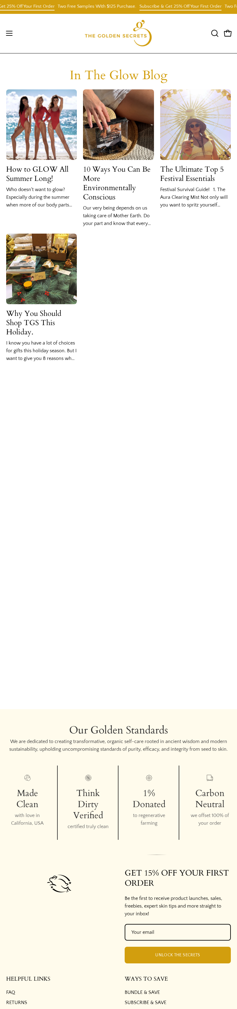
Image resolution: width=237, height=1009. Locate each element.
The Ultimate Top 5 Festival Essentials (192, 174)
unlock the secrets (177, 955)
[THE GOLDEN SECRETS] (118, 33)
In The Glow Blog (118, 75)
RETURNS (16, 1002)
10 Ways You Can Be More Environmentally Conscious (117, 183)
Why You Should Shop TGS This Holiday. (33, 322)
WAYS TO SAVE (146, 979)
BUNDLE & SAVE (142, 992)
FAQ (10, 992)
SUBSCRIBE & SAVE (145, 1002)
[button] (214, 33)
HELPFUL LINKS (28, 979)
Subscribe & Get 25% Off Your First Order (173, 6)
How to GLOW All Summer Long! (37, 174)
